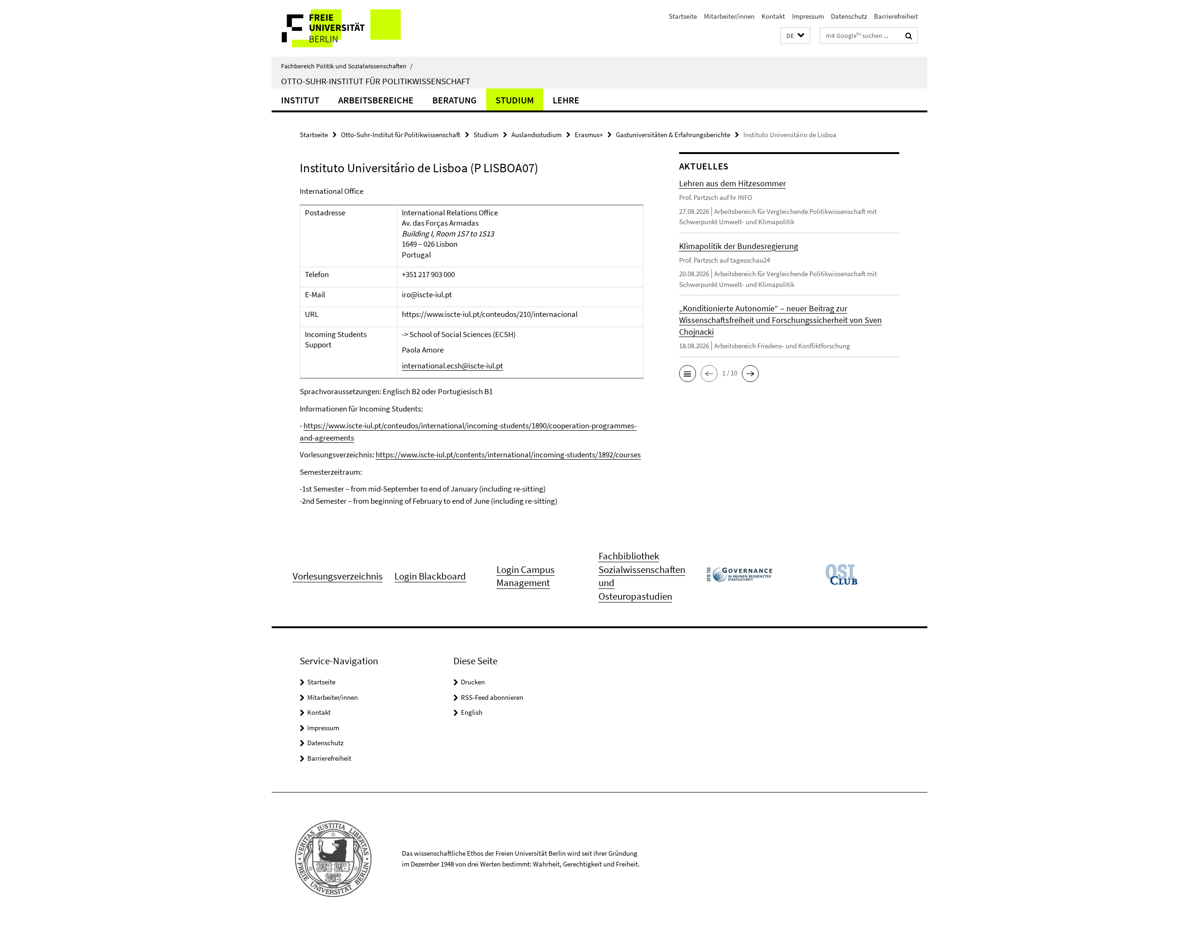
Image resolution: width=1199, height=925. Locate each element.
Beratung (454, 100)
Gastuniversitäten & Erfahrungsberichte (673, 134)
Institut (300, 100)
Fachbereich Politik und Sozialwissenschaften (347, 66)
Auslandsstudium (536, 134)
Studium (515, 100)
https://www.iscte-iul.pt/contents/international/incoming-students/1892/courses (508, 454)
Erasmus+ (589, 134)
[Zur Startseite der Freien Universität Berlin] (350, 28)
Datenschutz (849, 16)
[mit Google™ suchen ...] (909, 35)
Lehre (566, 100)
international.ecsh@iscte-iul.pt (452, 365)
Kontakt (773, 16)
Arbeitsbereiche (376, 100)
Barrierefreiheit (896, 16)
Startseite (683, 16)
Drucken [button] (473, 681)
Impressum (808, 16)
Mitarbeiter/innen (729, 16)
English (471, 712)
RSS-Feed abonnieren (492, 697)
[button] (795, 35)
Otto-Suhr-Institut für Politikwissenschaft (375, 81)
